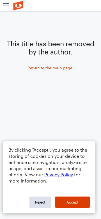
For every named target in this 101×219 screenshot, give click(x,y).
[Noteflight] (18, 5)
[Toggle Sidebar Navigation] (6, 5)
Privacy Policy (58, 174)
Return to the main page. (50, 67)
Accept (72, 202)
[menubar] (50, 6)
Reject (40, 202)
